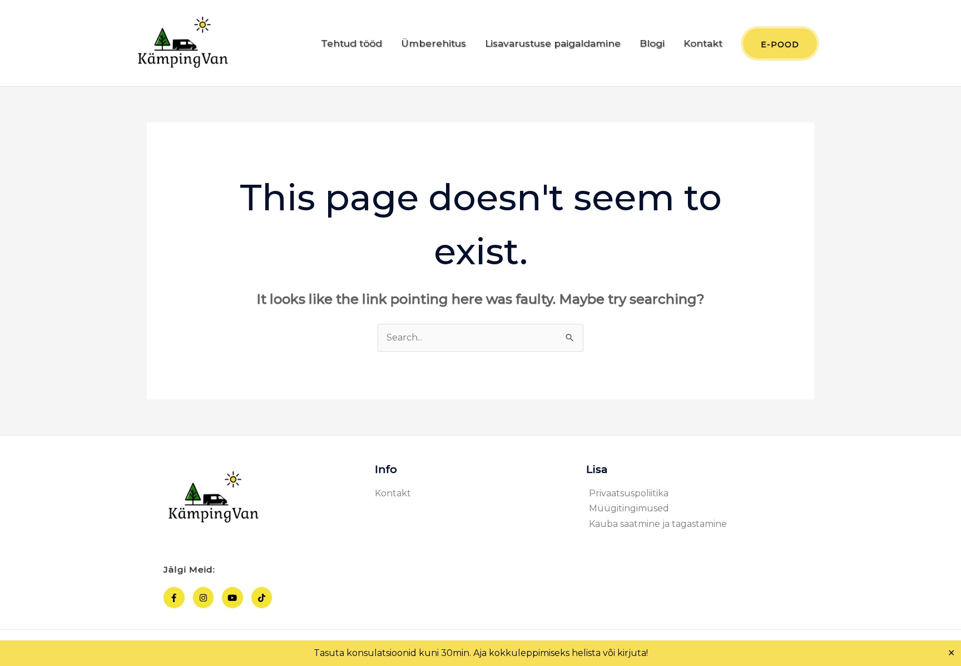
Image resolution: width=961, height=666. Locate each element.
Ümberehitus (433, 43)
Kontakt (702, 43)
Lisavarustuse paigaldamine (553, 43)
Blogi (652, 43)
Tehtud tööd (351, 43)
